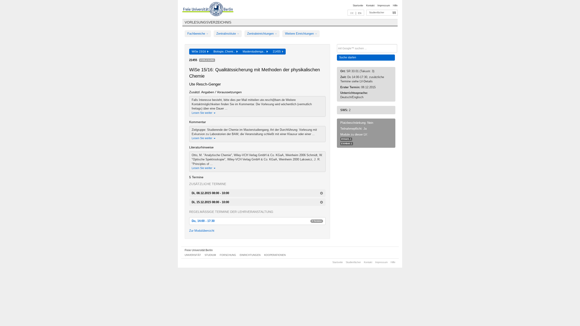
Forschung (228, 255)
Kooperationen (275, 255)
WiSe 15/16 (199, 51)
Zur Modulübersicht (201, 230)
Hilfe (395, 5)
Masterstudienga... (255, 51)
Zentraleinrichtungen (261, 33)
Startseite (358, 5)
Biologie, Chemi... (225, 51)
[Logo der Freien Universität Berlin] (207, 9)
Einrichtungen (250, 255)
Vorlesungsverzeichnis (208, 22)
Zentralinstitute (226, 33)
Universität (193, 255)
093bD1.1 (346, 139)
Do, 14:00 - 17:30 (257, 221)
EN (359, 13)
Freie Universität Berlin (199, 250)
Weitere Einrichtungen (300, 33)
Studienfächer (376, 12)
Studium (210, 255)
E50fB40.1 (346, 143)
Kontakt (370, 5)
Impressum (383, 5)
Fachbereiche (196, 33)
